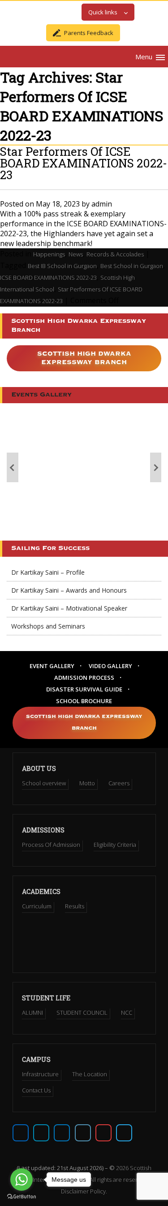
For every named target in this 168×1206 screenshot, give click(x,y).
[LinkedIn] (83, 1132)
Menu (143, 56)
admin (101, 204)
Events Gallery (41, 395)
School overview (44, 783)
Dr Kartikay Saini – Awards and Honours (69, 590)
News (76, 254)
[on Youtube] (103, 1132)
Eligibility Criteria (115, 845)
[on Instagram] (62, 1132)
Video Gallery (110, 666)
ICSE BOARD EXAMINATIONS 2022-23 (48, 277)
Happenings (49, 254)
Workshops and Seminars (48, 626)
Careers (118, 783)
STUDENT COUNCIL (82, 1012)
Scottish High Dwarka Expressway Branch (84, 358)
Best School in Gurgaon (131, 266)
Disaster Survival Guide (84, 689)
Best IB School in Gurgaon (62, 266)
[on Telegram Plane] (124, 1132)
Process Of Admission (51, 845)
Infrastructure (40, 1074)
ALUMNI (32, 1012)
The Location (89, 1074)
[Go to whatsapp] (21, 1179)
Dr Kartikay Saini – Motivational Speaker (69, 608)
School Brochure (84, 701)
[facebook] (21, 1132)
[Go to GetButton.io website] (21, 1197)
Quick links (102, 12)
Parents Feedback (88, 33)
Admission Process (84, 677)
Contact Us (36, 1090)
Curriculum (37, 906)
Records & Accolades (115, 254)
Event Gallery (52, 666)
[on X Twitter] (41, 1132)
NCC (126, 1012)
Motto (87, 783)
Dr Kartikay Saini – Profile (48, 572)
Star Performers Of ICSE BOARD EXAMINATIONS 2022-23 (83, 163)
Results (74, 906)
